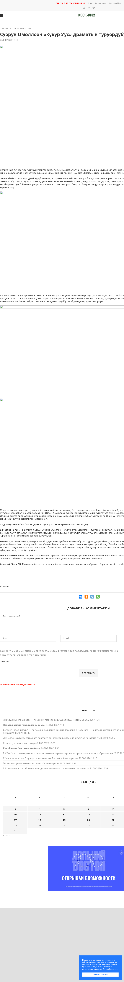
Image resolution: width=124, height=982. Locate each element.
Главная (4, 28)
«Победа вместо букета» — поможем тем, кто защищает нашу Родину (42, 719)
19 (64, 819)
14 (112, 814)
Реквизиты (100, 3)
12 (64, 814)
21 (112, 819)
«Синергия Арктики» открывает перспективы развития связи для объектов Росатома (49, 737)
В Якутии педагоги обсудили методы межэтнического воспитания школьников (46, 768)
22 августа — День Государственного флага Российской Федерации (40, 758)
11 (39, 814)
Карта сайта (115, 3)
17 (15, 819)
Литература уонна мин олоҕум (20, 742)
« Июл (6, 835)
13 (88, 814)
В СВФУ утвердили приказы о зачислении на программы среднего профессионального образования (58, 753)
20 (88, 819)
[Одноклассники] (86, 597)
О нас (90, 3)
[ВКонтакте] (80, 597)
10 (15, 814)
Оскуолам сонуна (22, 28)
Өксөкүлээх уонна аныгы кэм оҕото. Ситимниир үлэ (31, 763)
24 (15, 825)
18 (39, 819)
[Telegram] (92, 597)
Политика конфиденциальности (17, 684)
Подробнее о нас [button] (110, 969)
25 (39, 825)
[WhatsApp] (98, 597)
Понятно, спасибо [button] (100, 974)
